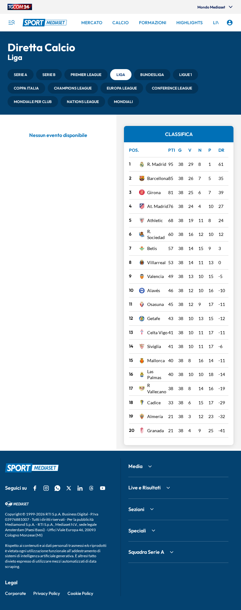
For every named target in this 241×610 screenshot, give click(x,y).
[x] (69, 488)
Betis (152, 248)
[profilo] (229, 22)
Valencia (155, 276)
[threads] (91, 488)
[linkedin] (80, 488)
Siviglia (154, 346)
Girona (154, 192)
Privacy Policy (46, 593)
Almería (155, 416)
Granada (155, 430)
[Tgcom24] (20, 7)
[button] (21, 74)
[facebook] (35, 488)
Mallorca (156, 360)
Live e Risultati (144, 487)
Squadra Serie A (146, 552)
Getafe (153, 318)
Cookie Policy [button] (80, 593)
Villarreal (156, 262)
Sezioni (136, 509)
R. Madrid (156, 164)
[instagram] (46, 488)
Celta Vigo (157, 332)
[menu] (11, 22)
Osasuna (155, 304)
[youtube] (102, 488)
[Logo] (45, 22)
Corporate (15, 593)
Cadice (154, 402)
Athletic (155, 220)
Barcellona (157, 178)
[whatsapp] (57, 488)
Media (135, 466)
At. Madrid (157, 206)
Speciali (137, 530)
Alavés (153, 290)
